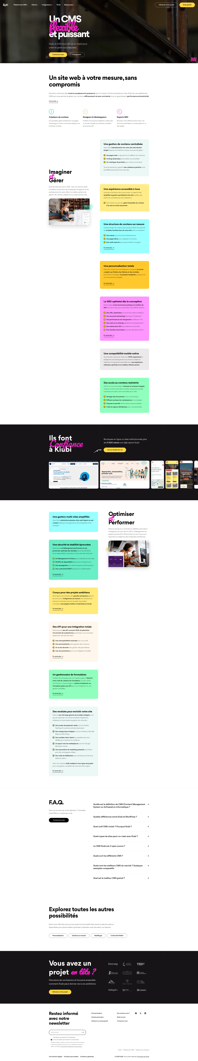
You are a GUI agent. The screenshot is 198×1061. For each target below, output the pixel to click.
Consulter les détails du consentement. (71, 1046)
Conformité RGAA (117, 935)
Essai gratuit (187, 5)
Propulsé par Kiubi (143, 1056)
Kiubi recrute (121, 1017)
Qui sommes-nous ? (123, 1013)
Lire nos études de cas (115, 450)
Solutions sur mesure (79, 935)
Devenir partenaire (97, 1017)
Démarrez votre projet (166, 5)
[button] (21, 5)
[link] (58, 5)
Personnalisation (58, 935)
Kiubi (120, 1050)
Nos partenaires (96, 1013)
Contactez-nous (58, 54)
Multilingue (98, 935)
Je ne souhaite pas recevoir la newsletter (66, 1039)
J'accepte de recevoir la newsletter (64, 1037)
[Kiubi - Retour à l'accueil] (5, 4)
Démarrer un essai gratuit (99, 1021)
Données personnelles (71, 1056)
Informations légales (55, 1056)
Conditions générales (87, 1056)
